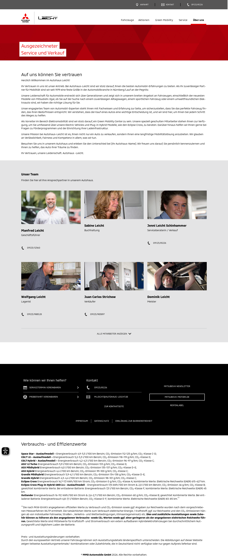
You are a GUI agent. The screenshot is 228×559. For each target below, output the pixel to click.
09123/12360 (33, 247)
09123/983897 (97, 314)
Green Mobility (164, 19)
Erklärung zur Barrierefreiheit (133, 421)
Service (183, 19)
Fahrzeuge (127, 19)
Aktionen (143, 19)
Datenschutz (101, 421)
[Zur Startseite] (44, 18)
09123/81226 (159, 243)
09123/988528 (34, 314)
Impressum (82, 421)
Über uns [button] (198, 19)
